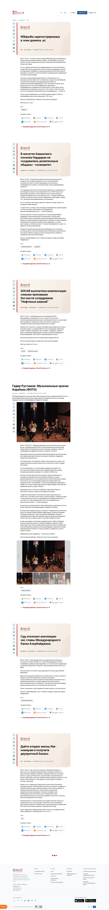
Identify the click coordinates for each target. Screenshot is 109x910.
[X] (21, 900)
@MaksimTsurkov (32, 344)
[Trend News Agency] (17, 870)
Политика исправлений (57, 882)
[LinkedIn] (32, 900)
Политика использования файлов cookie (89, 883)
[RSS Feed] (35, 900)
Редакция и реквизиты (57, 873)
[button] (13, 23)
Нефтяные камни (32, 351)
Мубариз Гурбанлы (26, 246)
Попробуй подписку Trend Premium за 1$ (36, 127)
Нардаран (37, 246)
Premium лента (38, 873)
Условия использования (89, 871)
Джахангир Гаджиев (26, 700)
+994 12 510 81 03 (17, 888)
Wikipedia (23, 109)
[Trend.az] (18, 12)
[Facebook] (18, 900)
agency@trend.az (17, 889)
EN (88, 906)
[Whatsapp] (14, 900)
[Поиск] (61, 12)
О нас (52, 871)
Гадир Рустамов (25, 590)
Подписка (69, 871)
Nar (22, 818)
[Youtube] (25, 900)
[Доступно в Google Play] (90, 900)
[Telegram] (28, 900)
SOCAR (23, 351)
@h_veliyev (29, 103)
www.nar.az (47, 811)
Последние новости (39, 871)
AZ (91, 906)
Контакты (53, 876)
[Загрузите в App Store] (79, 900)
